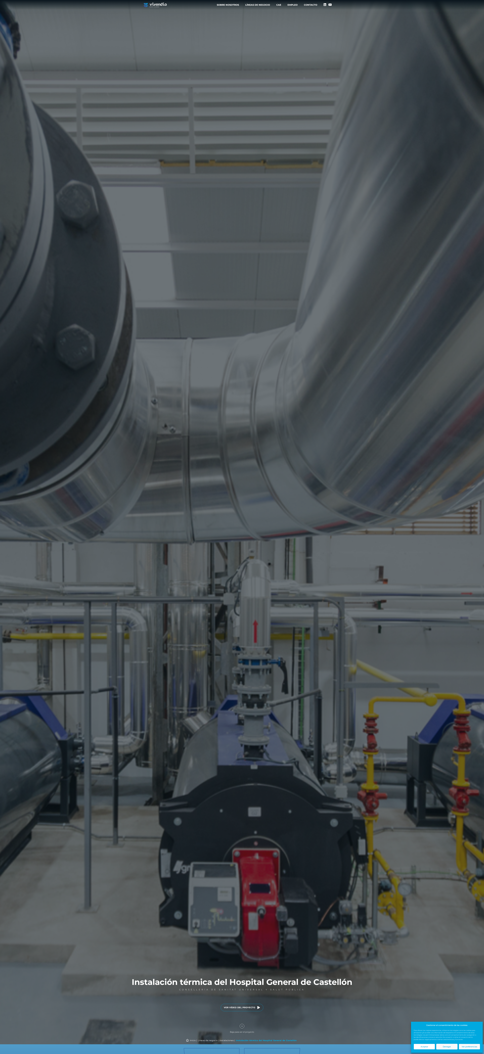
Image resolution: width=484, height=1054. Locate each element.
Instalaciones (226, 1040)
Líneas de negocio (257, 5)
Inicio (193, 1040)
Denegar (447, 1046)
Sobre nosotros (228, 5)
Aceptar (424, 1046)
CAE (278, 5)
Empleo (293, 5)
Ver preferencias (469, 1046)
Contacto (310, 5)
